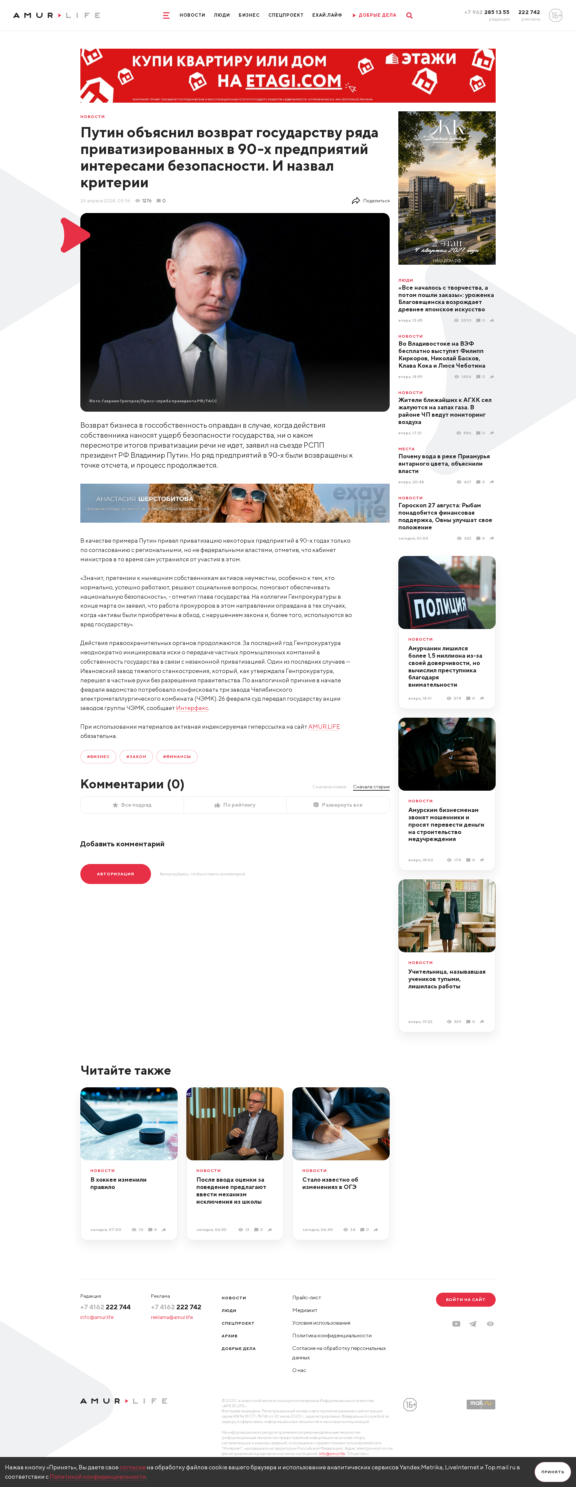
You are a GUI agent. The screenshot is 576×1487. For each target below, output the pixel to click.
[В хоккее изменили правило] (165, 1230)
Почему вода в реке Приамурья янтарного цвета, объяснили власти (444, 463)
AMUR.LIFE (324, 726)
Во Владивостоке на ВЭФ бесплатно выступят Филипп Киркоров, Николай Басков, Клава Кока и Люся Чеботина (441, 354)
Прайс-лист (306, 1297)
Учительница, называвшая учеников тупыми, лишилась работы (447, 979)
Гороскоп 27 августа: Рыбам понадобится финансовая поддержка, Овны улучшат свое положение (445, 516)
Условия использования (321, 1323)
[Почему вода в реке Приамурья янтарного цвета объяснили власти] (493, 482)
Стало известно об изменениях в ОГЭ (330, 1183)
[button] (490, 1324)
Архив (230, 1335)
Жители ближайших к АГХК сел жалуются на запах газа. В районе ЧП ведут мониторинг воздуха (445, 410)
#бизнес (98, 756)
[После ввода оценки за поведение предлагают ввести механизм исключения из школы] (271, 1230)
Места (406, 449)
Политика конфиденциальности (332, 1335)
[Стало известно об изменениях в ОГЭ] (377, 1230)
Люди (222, 15)
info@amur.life (97, 1317)
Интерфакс (192, 707)
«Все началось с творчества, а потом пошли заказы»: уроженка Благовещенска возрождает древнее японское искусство (446, 298)
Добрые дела (239, 1348)
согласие (133, 1467)
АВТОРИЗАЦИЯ (115, 873)
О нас (299, 1370)
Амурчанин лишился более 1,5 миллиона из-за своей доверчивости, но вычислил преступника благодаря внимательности (445, 666)
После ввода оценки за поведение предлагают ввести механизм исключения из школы (231, 1190)
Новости (192, 15)
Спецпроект (286, 15)
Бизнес (249, 15)
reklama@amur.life (172, 1317)
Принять (552, 1471)
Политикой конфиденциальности (98, 1476)
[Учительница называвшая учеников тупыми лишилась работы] (483, 1021)
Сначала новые (329, 786)
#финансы (177, 756)
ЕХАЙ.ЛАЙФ (327, 15)
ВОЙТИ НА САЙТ (466, 1299)
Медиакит (305, 1310)
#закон (136, 756)
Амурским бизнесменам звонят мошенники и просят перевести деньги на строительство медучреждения (446, 824)
